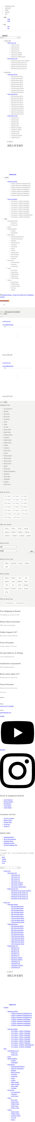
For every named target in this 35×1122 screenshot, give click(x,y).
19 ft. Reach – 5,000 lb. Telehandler (20, 203)
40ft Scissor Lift (16, 52)
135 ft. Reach (16, 514)
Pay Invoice (7, 824)
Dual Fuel (13, 563)
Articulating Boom (9, 603)
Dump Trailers (14, 282)
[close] (33, 2)
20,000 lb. (28, 535)
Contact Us (7, 826)
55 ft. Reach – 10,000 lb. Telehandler (22, 215)
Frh (8, 28)
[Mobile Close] (1, 865)
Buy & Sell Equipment (10, 839)
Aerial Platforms (8, 800)
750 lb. (19, 528)
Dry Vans (13, 288)
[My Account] (1, 303)
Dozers (13, 248)
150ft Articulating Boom (17, 92)
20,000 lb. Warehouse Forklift (20, 195)
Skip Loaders (14, 256)
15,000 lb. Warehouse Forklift (20, 193)
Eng (5, 24)
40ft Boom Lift (15, 121)
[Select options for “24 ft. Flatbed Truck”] (3, 379)
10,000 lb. (7, 535)
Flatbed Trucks (15, 274)
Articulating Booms (12, 74)
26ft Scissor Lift (15, 48)
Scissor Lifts (7, 41)
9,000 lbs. (27, 532)
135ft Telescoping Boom (17, 108)
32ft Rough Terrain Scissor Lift (19, 62)
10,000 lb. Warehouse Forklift (20, 189)
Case (19, 578)
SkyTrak (13, 588)
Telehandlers (14, 232)
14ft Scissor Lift (15, 44)
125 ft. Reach (8, 514)
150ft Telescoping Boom (17, 110)
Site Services (10, 260)
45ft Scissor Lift (16, 54)
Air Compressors (15, 262)
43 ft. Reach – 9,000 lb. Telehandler (20, 213)
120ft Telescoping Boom (17, 106)
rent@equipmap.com (5, 712)
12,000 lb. (14, 535)
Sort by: (2, 312)
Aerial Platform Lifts (12, 221)
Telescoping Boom (20, 603)
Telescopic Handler (12, 199)
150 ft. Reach (25, 514)
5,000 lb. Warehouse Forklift (21, 183)
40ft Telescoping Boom (17, 96)
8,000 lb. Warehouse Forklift (21, 187)
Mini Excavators (15, 242)
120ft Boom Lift (15, 131)
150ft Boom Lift (15, 137)
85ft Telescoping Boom (17, 104)
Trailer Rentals (8, 807)
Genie (13, 581)
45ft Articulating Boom (17, 82)
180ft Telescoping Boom (17, 111)
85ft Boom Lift (16, 129)
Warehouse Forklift (12, 181)
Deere (19, 585)
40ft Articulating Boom (17, 80)
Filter (31, 551)
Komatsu (26, 585)
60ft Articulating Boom (17, 84)
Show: (2, 314)
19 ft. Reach (8, 496)
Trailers (9, 280)
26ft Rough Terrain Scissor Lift (20, 60)
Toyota (19, 588)
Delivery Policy (8, 820)
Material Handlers (8, 801)
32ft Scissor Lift (15, 50)
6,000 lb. (13, 532)
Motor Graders (14, 252)
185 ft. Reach (16, 517)
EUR (8, 21)
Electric (20, 563)
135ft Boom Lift (16, 135)
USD (5, 17)
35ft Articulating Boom (17, 78)
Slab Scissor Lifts (11, 42)
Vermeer (26, 588)
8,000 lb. (20, 532)
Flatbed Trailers (15, 284)
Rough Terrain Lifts (12, 58)
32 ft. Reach (8, 499)
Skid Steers (17, 236)
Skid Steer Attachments (17, 238)
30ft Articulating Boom (17, 76)
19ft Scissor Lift (15, 46)
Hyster (26, 581)
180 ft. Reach (8, 517)
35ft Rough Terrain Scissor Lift (19, 64)
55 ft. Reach (16, 507)
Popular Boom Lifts (12, 115)
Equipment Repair (8, 841)
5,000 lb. (7, 532)
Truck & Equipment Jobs (10, 845)
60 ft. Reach (24, 507)
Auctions (7, 12)
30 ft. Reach (24, 496)
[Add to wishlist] (17, 335)
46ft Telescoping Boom (17, 98)
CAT (26, 578)
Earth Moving (11, 234)
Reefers (13, 289)
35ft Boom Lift (15, 119)
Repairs (7, 10)
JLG (13, 585)
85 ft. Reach (16, 510)
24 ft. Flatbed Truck (8, 366)
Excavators (14, 244)
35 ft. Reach (16, 499)
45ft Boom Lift (15, 123)
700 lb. (13, 528)
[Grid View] (1, 316)
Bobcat (6, 578)
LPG (7, 566)
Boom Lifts (7, 72)
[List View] (2, 316)
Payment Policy (8, 822)
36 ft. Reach (24, 499)
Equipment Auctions (9, 843)
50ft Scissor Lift (18, 56)
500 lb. (6, 528)
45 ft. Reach (24, 503)
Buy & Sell (8, 8)
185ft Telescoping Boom (17, 113)
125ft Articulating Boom (17, 88)
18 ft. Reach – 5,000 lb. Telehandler (20, 201)
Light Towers (14, 266)
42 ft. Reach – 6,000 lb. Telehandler (20, 207)
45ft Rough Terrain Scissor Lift (19, 68)
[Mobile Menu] (0, 33)
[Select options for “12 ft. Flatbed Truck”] (3, 338)
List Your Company (9, 818)
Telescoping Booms (12, 94)
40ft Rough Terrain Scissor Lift (19, 66)
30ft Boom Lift (15, 117)
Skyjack (7, 588)
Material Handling (12, 228)
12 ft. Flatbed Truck (8, 324)
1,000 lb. (26, 528)
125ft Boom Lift (15, 133)
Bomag (13, 578)
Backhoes (13, 240)
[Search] (19, 37)
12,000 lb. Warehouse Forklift (20, 191)
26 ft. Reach (16, 496)
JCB (7, 585)
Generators (14, 264)
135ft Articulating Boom (17, 90)
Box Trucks (14, 270)
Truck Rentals (7, 805)
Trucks (9, 268)
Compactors (14, 246)
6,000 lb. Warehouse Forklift (21, 185)
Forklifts (6, 177)
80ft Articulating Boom (17, 86)
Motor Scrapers (15, 254)
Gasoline (27, 563)
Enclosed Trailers (15, 286)
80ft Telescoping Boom (17, 102)
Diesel (6, 563)
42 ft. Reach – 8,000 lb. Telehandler (20, 209)
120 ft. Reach (24, 510)
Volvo (6, 592)
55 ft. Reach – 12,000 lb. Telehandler (20, 217)
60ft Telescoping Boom (17, 100)
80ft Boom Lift (16, 127)
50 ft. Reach (8, 507)
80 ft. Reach (8, 510)
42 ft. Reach (16, 503)
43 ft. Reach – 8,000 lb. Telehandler (20, 211)
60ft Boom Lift (15, 125)
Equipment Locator (10, 6)
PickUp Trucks (15, 278)
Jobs (6, 14)
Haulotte (19, 581)
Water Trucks (14, 276)
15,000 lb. (21, 535)
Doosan (6, 581)
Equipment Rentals (9, 837)
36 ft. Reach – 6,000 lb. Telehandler (20, 205)
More (5, 219)
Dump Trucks (14, 272)
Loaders (13, 250)
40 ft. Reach (8, 503)
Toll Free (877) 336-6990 (7, 706)
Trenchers (13, 258)
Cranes (9, 227)
